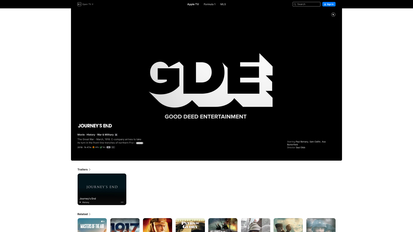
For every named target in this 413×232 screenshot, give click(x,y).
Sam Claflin (315, 141)
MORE (139, 143)
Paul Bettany (302, 141)
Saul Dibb (300, 147)
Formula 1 (210, 4)
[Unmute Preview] (333, 14)
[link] (84, 169)
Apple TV (193, 4)
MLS (223, 4)
